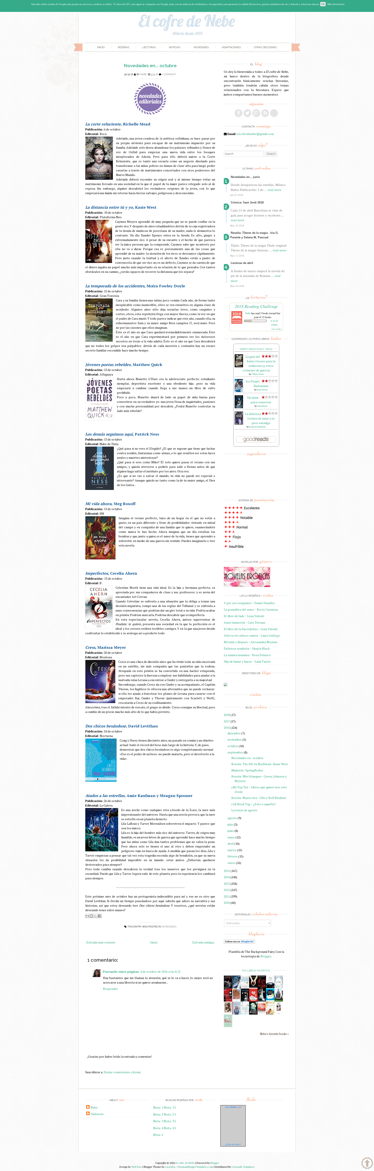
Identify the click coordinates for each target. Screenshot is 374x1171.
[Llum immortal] (228, 1012)
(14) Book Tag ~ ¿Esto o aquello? (253, 804)
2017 (227, 721)
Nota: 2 (158, 1114)
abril (230, 843)
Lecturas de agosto (244, 810)
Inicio (101, 47)
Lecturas (149, 47)
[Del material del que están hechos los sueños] (253, 1001)
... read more (272, 190)
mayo (231, 837)
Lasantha (170, 1166)
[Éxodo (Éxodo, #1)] (228, 987)
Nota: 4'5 (170, 1128)
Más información (336, 4)
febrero (232, 856)
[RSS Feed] (265, 113)
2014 (227, 877)
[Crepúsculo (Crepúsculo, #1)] (253, 986)
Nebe (143, 74)
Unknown (96, 1114)
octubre (232, 746)
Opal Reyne (262, 406)
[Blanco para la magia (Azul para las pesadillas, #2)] (270, 987)
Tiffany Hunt (257, 374)
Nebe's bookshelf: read (256, 349)
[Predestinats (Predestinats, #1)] (236, 987)
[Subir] (367, 1163)
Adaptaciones (231, 47)
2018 (227, 715)
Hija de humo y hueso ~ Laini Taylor (247, 661)
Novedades (201, 47)
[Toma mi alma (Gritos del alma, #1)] (262, 987)
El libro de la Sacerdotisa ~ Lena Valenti (250, 629)
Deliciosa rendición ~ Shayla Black (247, 648)
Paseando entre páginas (121, 971)
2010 (227, 903)
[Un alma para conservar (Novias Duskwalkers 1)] (239, 407)
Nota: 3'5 (170, 1121)
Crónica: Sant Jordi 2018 (247, 202)
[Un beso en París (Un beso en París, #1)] (278, 1001)
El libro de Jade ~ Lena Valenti (244, 616)
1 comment (169, 74)
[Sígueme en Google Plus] (256, 113)
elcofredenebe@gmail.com (255, 134)
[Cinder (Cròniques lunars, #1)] (262, 1000)
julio (230, 824)
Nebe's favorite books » (274, 1034)
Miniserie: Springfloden (247, 770)
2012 (227, 890)
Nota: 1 (158, 1107)
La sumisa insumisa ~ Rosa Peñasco (247, 655)
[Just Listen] (270, 1013)
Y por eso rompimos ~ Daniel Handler (249, 603)
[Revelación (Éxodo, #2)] (245, 1000)
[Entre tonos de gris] (245, 987)
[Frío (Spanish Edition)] (245, 1013)
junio (230, 831)
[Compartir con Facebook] (99, 916)
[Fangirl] (228, 1026)
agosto (232, 818)
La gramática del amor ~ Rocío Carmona (251, 609)
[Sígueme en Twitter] (247, 113)
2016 (227, 727)
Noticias (174, 47)
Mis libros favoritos (256, 970)
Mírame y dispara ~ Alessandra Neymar (250, 642)
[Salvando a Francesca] (253, 1014)
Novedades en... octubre (150, 65)
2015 (227, 871)
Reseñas (123, 47)
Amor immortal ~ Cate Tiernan (244, 622)
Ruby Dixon (262, 389)
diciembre (234, 733)
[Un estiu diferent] (236, 999)
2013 (227, 884)
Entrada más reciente (100, 942)
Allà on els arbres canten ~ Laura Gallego (252, 635)
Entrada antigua (203, 942)
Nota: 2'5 (170, 1114)
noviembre (234, 739)
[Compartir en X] (95, 916)
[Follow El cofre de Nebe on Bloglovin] (239, 942)
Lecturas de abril (242, 263)
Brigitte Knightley (257, 426)
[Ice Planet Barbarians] (239, 391)
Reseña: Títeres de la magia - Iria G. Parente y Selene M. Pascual (254, 235)
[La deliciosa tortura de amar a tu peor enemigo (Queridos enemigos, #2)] (239, 423)
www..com (233, 1107)
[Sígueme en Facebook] (238, 113)
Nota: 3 (158, 1121)
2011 (227, 896)
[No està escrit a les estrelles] (270, 999)
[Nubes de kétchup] (262, 1013)
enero (231, 863)
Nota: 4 (158, 1128)
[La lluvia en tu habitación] (236, 1014)
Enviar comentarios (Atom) (122, 1072)
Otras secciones (265, 47)
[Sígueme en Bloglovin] (274, 113)
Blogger (265, 956)
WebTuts (136, 1166)
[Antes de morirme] (278, 1014)
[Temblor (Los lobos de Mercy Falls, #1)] (278, 987)
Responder (110, 989)
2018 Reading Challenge (256, 306)
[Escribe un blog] (91, 916)
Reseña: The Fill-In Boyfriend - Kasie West (259, 764)
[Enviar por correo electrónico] (87, 916)
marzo (231, 850)
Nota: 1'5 (170, 1107)
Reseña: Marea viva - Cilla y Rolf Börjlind (258, 798)
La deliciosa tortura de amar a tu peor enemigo (260, 418)
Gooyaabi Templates (243, 1166)
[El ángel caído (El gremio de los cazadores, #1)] (228, 1000)
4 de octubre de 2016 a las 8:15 (160, 971)
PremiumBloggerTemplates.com (195, 1166)
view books (276, 328)
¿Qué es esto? (233, 1144)
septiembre (235, 752)
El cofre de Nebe (185, 1162)
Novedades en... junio (245, 177)
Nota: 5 (158, 1135)
